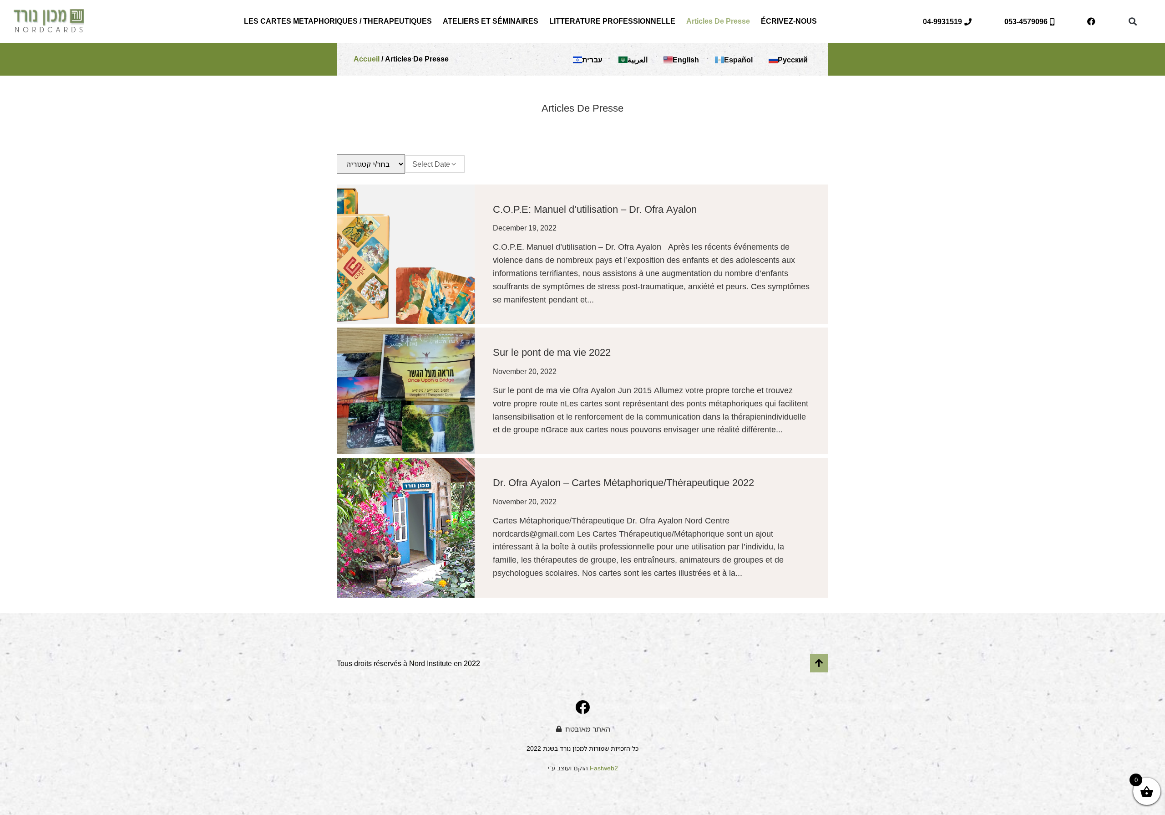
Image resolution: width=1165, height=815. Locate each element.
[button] (1132, 21)
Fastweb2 (604, 768)
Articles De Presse (718, 21)
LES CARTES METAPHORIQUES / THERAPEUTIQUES (338, 21)
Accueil (367, 59)
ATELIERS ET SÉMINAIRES (490, 21)
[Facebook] (1091, 21)
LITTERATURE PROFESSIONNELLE (612, 21)
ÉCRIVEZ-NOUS (789, 21)
